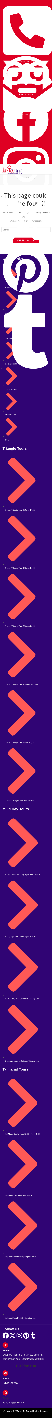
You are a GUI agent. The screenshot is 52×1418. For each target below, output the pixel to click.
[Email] (5, 1393)
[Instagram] (19, 1335)
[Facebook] (6, 1335)
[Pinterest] (26, 1335)
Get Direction (26, 1366)
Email (6, 1398)
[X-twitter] (12, 1335)
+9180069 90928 (10, 1383)
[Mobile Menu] (48, 169)
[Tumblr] (33, 1335)
